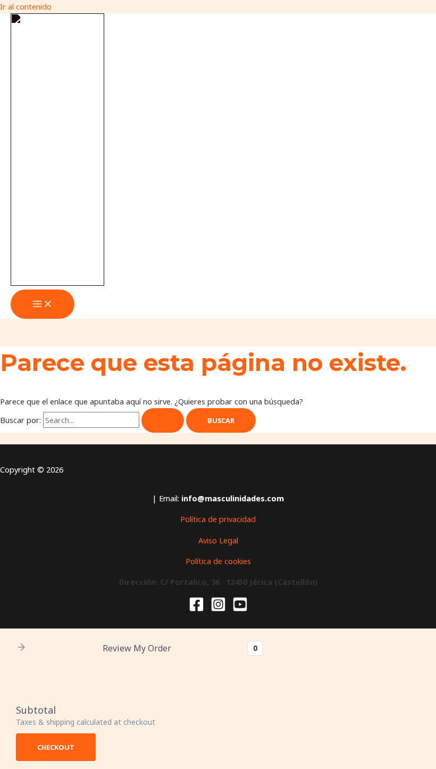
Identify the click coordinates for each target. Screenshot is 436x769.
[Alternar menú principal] (42, 304)
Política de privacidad (218, 519)
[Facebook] (196, 608)
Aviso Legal (218, 540)
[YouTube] (240, 608)
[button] (21, 648)
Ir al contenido (26, 6)
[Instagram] (218, 608)
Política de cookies (218, 561)
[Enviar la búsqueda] (162, 420)
